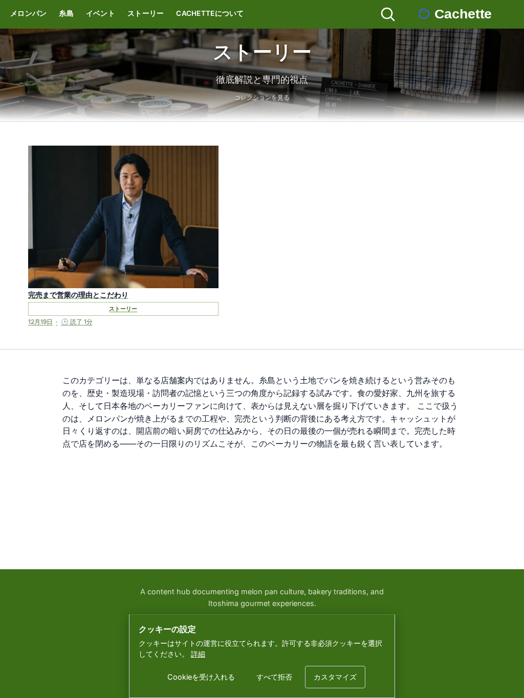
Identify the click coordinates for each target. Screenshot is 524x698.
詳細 (198, 653)
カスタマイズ (335, 676)
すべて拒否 (274, 676)
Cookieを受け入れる (201, 676)
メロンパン (28, 13)
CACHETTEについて (210, 13)
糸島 (66, 13)
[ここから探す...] (388, 14)
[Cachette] (464, 14)
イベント (100, 13)
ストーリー (145, 13)
